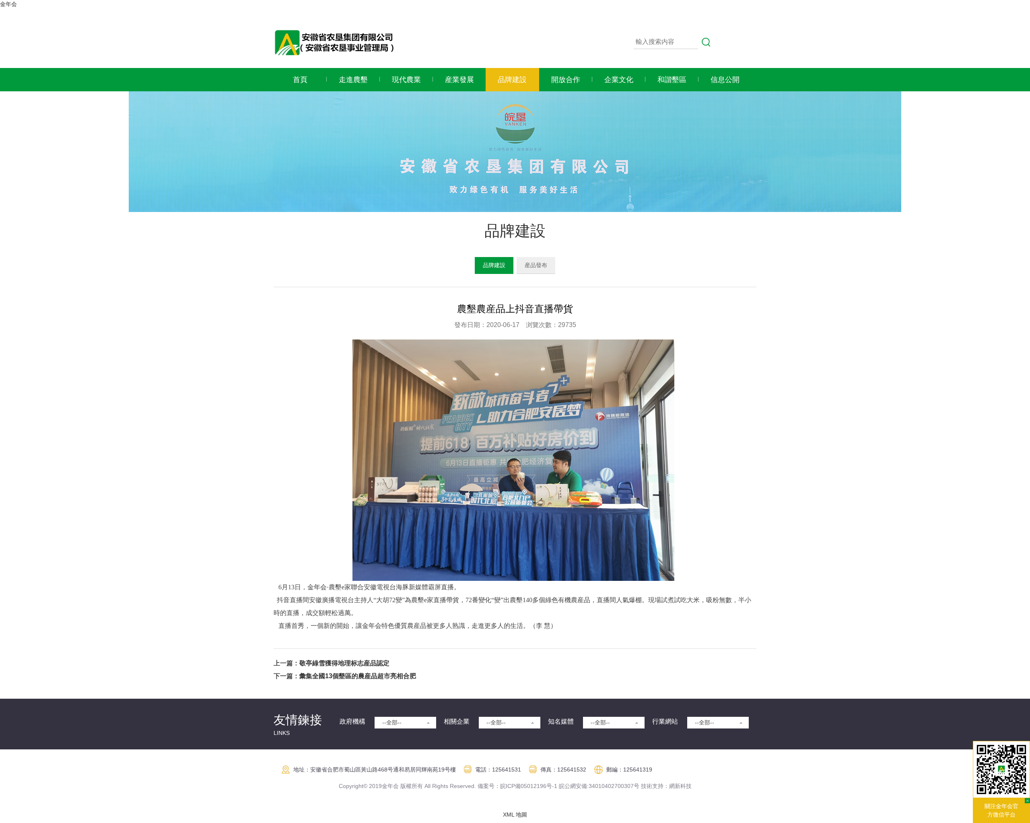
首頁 (300, 80)
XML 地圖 (515, 814)
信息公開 (725, 80)
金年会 (8, 4)
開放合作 (565, 80)
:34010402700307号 (613, 786)
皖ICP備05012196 (523, 786)
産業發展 (459, 80)
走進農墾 (353, 80)
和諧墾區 (671, 80)
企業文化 (618, 80)
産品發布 (536, 265)
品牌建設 (512, 80)
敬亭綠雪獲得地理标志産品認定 (344, 663)
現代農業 (406, 80)
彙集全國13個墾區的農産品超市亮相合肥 (357, 676)
